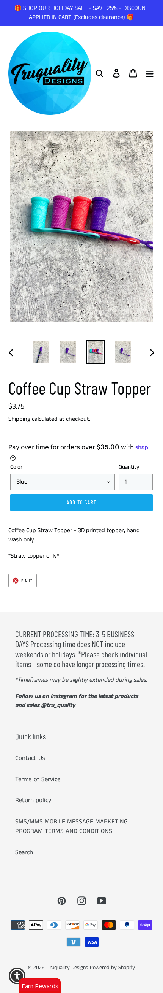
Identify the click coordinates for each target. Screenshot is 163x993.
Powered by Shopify (112, 967)
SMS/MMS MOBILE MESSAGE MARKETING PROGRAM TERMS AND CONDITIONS (71, 826)
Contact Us (30, 758)
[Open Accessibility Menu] (17, 976)
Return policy (33, 800)
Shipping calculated (33, 419)
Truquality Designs (67, 967)
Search (24, 852)
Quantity (129, 467)
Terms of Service (37, 779)
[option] (41, 352)
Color (16, 467)
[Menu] (149, 73)
